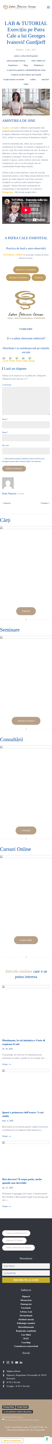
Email (5, 432)
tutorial (45, 79)
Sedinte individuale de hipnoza (18, 1248)
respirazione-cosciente (13, 79)
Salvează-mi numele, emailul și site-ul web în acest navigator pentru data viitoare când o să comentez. (23, 460)
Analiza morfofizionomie (16, 1233)
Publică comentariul (14, 468)
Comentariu (6, 385)
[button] (48, 7)
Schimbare (39, 65)
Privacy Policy (8, 1407)
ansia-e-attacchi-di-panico (26, 56)
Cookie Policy (22, 1407)
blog (26, 65)
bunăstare (13, 65)
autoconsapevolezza (16, 60)
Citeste (5, 1064)
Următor (44, 503)
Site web (5, 445)
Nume (5, 419)
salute (33, 79)
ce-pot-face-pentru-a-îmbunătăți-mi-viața (26, 70)
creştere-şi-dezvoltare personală (26, 74)
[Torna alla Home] (19, 7)
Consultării (26, 830)
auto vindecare (38, 60)
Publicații (26, 611)
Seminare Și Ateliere (18, 277)
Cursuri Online (26, 940)
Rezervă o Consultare (26, 270)
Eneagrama (7, 192)
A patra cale (8, 128)
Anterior (7, 503)
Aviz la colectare (12, 1440)
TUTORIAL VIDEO (13, 255)
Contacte (39, 277)
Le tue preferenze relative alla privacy (17, 1412)
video (26, 84)
